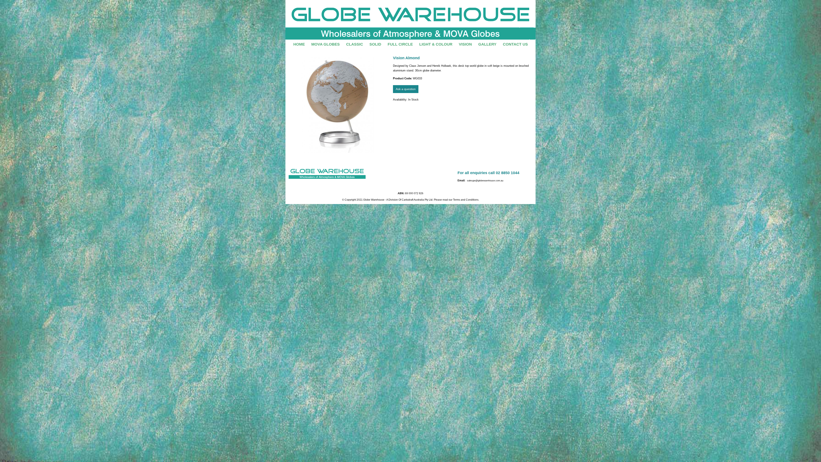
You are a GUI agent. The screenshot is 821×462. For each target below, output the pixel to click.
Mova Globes (325, 44)
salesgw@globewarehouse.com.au (485, 180)
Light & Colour (435, 44)
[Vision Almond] (338, 105)
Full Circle (400, 44)
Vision (465, 44)
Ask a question (406, 89)
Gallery (487, 44)
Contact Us (515, 44)
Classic (354, 44)
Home (299, 44)
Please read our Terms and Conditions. (456, 199)
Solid (375, 44)
